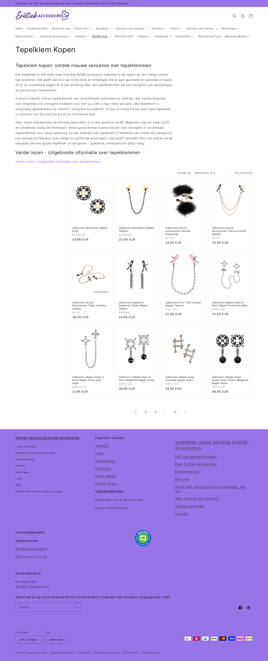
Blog (18, 484)
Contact (181, 514)
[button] (83, 28)
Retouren (182, 479)
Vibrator (102, 446)
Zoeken (20, 465)
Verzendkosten (25, 459)
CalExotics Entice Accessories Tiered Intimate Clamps (229, 230)
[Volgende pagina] (185, 412)
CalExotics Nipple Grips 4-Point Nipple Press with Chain (88, 380)
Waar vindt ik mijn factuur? (197, 499)
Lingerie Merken (25, 446)
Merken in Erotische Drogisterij (35, 452)
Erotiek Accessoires (35, 652)
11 (175, 412)
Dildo (99, 453)
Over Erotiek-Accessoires (196, 464)
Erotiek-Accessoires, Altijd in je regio (39, 491)
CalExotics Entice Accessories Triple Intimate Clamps (89, 305)
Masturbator (105, 461)
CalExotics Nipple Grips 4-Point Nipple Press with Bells (230, 304)
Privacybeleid (84, 652)
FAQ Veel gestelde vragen (196, 457)
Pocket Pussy (106, 484)
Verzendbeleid (130, 652)
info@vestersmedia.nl (31, 549)
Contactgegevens (150, 652)
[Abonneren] (77, 607)
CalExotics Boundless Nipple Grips (89, 229)
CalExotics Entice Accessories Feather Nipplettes (178, 230)
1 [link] (136, 412)
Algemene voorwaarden (107, 652)
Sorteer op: (184, 172)
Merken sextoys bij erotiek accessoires (47, 438)
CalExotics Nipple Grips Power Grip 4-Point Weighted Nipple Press (230, 380)
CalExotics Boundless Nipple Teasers (136, 229)
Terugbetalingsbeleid (62, 652)
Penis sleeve (105, 476)
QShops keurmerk (189, 506)
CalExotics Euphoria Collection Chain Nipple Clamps (133, 305)
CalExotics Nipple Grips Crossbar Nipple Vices (179, 378)
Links (18, 478)
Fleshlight (103, 468)
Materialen (22, 472)
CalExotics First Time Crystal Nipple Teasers (183, 304)
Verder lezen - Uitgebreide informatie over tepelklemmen (57, 161)
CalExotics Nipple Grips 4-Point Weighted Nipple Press (136, 378)
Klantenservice (187, 472)
